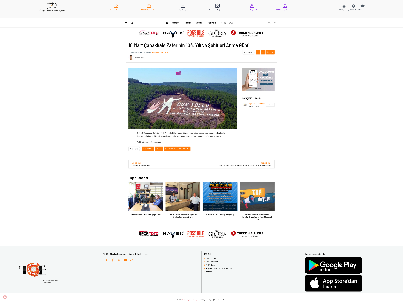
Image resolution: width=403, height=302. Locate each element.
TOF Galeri (210, 265)
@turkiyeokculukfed (257, 104)
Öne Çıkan (164, 52)
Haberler (155, 52)
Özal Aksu (141, 57)
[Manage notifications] (5, 297)
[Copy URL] (272, 52)
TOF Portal (211, 258)
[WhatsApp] (268, 52)
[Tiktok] (131, 260)
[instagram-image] (247, 115)
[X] (263, 52)
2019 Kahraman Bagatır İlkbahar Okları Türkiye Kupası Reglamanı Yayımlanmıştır (245, 165)
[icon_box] (116, 8)
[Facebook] (258, 52)
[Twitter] (106, 260)
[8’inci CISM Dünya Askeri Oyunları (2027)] (220, 196)
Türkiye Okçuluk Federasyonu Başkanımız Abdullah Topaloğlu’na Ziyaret (183, 215)
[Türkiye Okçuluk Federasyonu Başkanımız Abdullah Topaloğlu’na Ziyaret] (183, 196)
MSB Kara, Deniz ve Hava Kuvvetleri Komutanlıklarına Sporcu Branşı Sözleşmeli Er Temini (257, 216)
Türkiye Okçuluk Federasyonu (190, 300)
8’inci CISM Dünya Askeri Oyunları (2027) (220, 214)
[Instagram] (119, 260)
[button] (131, 22)
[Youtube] (125, 260)
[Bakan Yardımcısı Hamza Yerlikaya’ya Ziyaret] (145, 196)
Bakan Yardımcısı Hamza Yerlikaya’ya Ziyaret (146, 214)
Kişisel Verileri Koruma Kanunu (219, 268)
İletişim (209, 272)
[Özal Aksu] (131, 57)
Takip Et (270, 105)
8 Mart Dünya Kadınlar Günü (141, 165)
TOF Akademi (212, 262)
